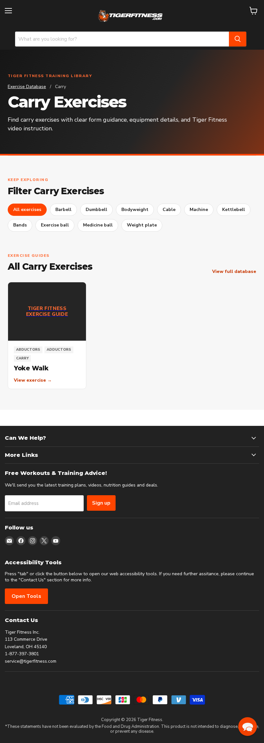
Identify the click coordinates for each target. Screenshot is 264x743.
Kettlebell (233, 209)
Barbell (63, 209)
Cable (169, 209)
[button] (247, 726)
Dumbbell (96, 209)
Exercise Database (27, 87)
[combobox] (122, 39)
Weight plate (142, 225)
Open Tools (26, 596)
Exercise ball (55, 225)
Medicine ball (98, 225)
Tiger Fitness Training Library (50, 75)
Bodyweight (134, 209)
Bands (20, 225)
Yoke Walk (31, 368)
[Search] (237, 39)
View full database (234, 271)
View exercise (33, 380)
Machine (199, 209)
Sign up (101, 503)
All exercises (27, 209)
